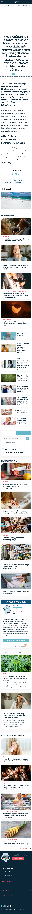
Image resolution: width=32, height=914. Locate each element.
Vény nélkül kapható (11, 449)
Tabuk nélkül (6, 236)
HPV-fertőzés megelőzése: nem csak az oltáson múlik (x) (23, 421)
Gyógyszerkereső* (7, 890)
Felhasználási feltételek (8, 868)
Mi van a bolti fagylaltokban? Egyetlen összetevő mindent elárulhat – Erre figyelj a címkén (15, 815)
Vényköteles (8, 446)
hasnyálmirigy (7, 535)
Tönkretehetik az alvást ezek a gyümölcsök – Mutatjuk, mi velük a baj (15, 843)
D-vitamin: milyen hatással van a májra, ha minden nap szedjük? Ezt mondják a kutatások (16, 267)
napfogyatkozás (7, 319)
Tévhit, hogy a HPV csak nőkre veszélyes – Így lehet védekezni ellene (22, 401)
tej (3, 756)
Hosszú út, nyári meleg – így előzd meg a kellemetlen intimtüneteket (16, 240)
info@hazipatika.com (26, 909)
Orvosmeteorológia (8, 5)
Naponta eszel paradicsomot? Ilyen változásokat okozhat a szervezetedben (15, 486)
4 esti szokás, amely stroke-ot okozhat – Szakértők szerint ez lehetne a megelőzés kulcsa (16, 787)
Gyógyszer (8, 433)
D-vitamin (5, 263)
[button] (16, 881)
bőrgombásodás (6, 182)
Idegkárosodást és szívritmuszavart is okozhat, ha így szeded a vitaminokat (16, 512)
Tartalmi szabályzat (7, 875)
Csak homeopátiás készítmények (14, 452)
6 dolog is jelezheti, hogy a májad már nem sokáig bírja (16, 592)
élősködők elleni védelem (24, 5)
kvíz (4, 710)
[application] (16, 200)
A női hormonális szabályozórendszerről (21, 411)
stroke (4, 783)
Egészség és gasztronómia (10, 811)
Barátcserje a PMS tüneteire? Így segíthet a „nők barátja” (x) (22, 377)
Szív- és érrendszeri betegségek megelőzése (15, 291)
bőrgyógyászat (6, 180)
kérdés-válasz (18, 182)
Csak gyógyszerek (10, 442)
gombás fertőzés (18, 180)
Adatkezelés (8, 871)
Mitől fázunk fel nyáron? (22, 334)
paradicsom (6, 481)
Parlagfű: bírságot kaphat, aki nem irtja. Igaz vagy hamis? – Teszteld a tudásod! (15, 678)
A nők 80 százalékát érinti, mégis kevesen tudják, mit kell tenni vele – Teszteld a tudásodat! (15, 716)
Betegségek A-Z (6, 886)
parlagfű (5, 673)
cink (4, 562)
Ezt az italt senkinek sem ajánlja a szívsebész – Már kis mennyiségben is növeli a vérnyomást (16, 295)
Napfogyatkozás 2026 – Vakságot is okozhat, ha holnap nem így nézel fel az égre (16, 323)
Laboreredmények (6, 881)
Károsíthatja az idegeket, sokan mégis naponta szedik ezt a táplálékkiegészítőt (16, 567)
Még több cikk (23, 848)
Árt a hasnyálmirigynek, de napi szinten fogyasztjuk (13, 539)
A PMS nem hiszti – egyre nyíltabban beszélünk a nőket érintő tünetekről (23, 348)
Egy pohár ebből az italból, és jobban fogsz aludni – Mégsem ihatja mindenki (16, 760)
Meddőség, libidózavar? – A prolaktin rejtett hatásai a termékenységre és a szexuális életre (23, 364)
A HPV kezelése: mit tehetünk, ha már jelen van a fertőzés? (22, 389)
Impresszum (8, 865)
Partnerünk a (17, 646)
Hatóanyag (23, 433)
